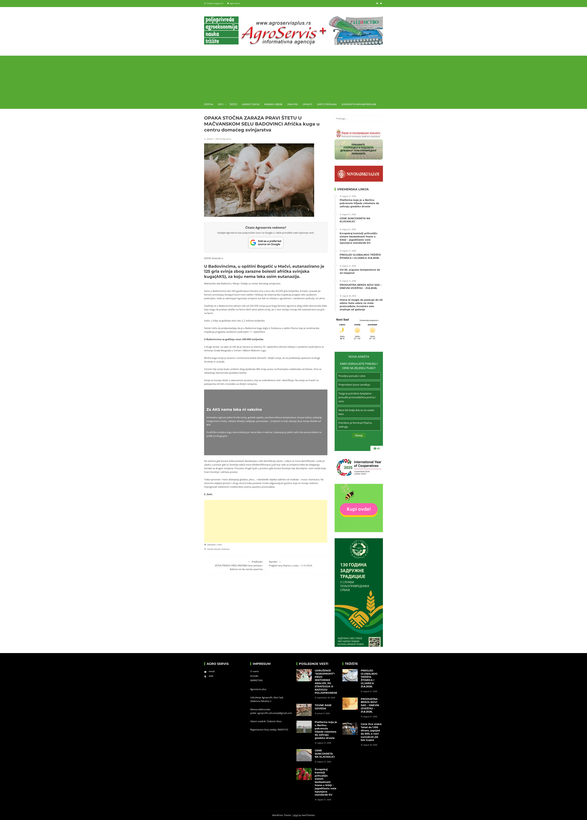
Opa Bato (307, 104)
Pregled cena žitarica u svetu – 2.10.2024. (291, 563)
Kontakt (254, 675)
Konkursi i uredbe (273, 104)
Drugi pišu (292, 104)
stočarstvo (225, 549)
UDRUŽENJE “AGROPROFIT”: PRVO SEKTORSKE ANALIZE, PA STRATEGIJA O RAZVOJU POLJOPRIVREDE (326, 681)
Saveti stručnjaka (327, 104)
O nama (254, 671)
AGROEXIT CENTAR (250, 104)
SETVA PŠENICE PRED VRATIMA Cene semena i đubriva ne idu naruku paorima (239, 565)
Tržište (233, 104)
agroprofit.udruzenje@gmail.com (274, 713)
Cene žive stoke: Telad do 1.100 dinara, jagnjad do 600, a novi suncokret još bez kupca (371, 732)
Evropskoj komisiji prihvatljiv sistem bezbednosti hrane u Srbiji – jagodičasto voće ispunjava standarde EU (358, 238)
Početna (208, 104)
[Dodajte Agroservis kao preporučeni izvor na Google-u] (265, 242)
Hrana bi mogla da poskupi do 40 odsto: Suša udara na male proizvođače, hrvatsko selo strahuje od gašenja (361, 304)
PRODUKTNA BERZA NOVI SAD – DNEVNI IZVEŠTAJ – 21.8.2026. (361, 286)
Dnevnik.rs (217, 258)
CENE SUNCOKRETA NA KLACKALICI (355, 220)
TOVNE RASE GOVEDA (323, 707)
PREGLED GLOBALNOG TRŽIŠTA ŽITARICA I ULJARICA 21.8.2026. (360, 256)
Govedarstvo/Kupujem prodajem (359, 104)
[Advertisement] (293, 77)
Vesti (220, 104)
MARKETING (256, 680)
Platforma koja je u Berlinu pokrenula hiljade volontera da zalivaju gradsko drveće (359, 203)
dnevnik (217, 549)
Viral (295, 815)
